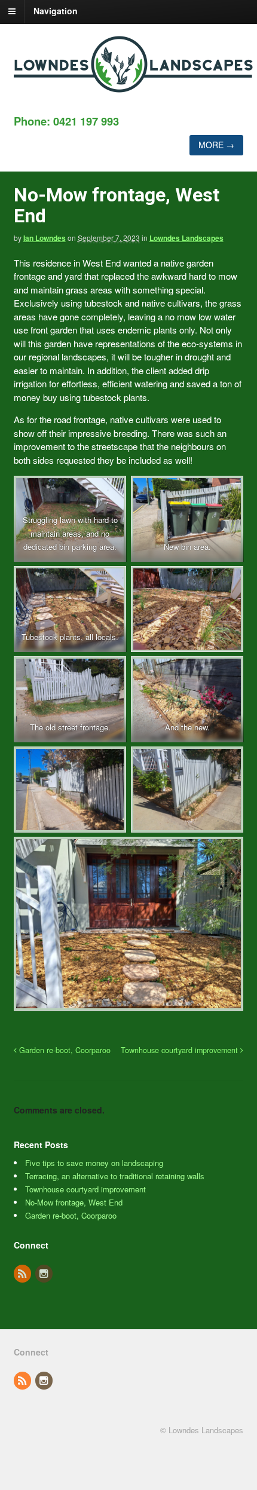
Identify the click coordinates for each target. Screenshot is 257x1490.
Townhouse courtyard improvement (180, 1050)
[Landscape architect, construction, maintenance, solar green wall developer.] (133, 86)
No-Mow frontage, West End (74, 1202)
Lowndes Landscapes (186, 237)
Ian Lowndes (44, 237)
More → (216, 145)
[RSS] (23, 1274)
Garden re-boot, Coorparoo (64, 1050)
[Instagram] (44, 1274)
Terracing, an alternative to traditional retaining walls (114, 1176)
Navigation (55, 11)
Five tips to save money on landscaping (94, 1162)
